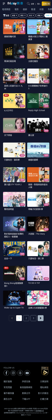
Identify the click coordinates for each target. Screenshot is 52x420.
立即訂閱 (46, 4)
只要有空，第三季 (36, 258)
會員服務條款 (26, 387)
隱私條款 (44, 387)
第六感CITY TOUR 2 (12, 184)
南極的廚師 (33, 159)
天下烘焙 (8, 135)
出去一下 (8, 258)
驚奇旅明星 (9, 209)
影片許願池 (43, 393)
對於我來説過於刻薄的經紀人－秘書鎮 (14, 235)
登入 (38, 4)
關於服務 (8, 381)
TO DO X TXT (34, 283)
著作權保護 (9, 393)
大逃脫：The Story (36, 233)
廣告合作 (8, 399)
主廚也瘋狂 (33, 61)
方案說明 (44, 381)
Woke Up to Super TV (14, 307)
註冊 (32, 4)
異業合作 (26, 393)
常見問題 (8, 387)
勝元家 (31, 135)
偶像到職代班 (10, 36)
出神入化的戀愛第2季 (37, 307)
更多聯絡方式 (39, 411)
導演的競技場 (10, 61)
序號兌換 (26, 381)
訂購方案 (44, 399)
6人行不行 (8, 110)
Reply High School (36, 110)
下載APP (26, 399)
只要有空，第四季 (12, 159)
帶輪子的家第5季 (35, 209)
